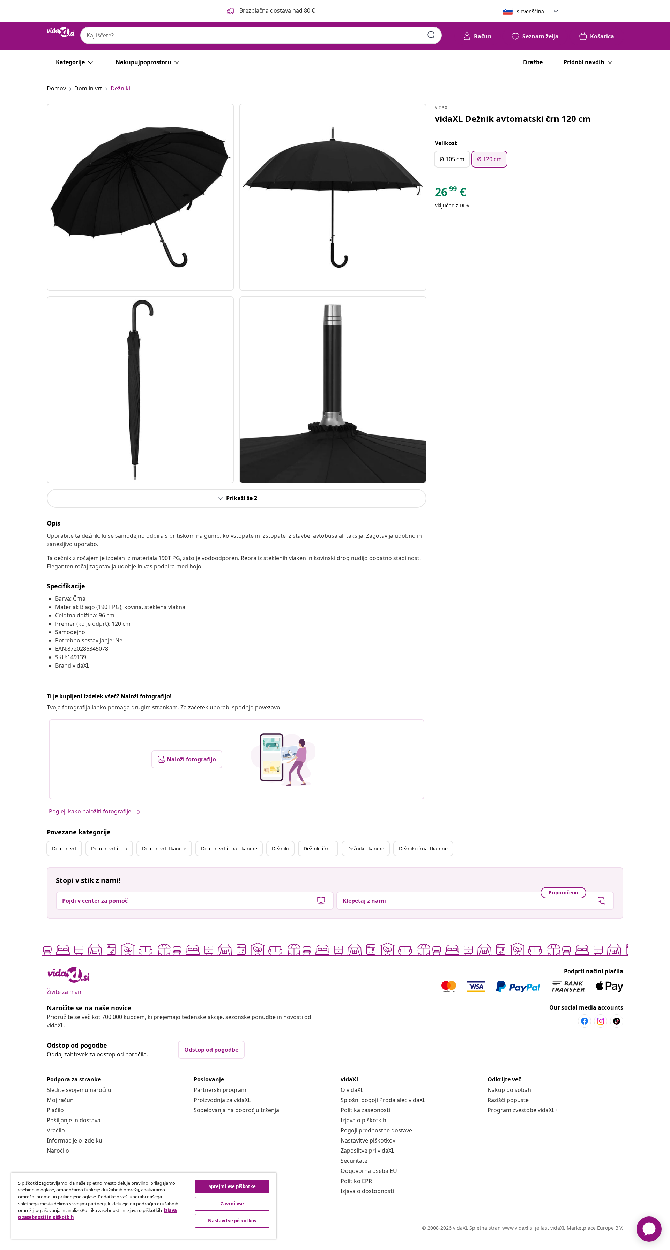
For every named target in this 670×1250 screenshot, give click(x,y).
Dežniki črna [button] (318, 848)
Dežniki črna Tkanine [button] (423, 848)
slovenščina (530, 11)
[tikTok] (616, 1021)
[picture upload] (283, 759)
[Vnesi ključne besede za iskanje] (431, 34)
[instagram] (600, 1021)
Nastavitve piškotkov (368, 1140)
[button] (270, 11)
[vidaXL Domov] (61, 32)
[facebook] (584, 1021)
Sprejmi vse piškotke (232, 1186)
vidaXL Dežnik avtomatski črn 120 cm (513, 118)
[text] (450, 193)
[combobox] (261, 35)
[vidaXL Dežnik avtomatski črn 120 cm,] (140, 197)
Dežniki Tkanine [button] (365, 848)
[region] (143, 1206)
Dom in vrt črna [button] (109, 848)
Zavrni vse (232, 1203)
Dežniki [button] (280, 848)
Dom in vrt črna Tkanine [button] (229, 848)
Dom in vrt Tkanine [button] (164, 848)
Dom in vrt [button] (64, 848)
